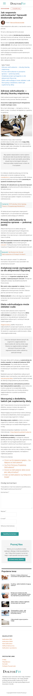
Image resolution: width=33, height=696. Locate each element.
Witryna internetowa (8, 526)
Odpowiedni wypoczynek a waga (19, 620)
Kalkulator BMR (7, 641)
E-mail (3, 518)
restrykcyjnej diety (7, 378)
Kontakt (5, 664)
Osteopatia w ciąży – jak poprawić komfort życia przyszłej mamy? (18, 612)
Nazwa (3, 511)
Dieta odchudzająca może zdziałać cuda (16, 80)
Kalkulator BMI (7, 639)
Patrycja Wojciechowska (17, 22)
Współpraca (6, 662)
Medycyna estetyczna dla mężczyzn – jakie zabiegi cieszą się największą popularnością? (21, 594)
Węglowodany (5, 324)
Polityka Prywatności (9, 666)
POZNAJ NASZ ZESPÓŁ (16, 559)
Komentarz (5, 492)
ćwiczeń (3, 245)
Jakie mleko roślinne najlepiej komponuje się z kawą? (20, 602)
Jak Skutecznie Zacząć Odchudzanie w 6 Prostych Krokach (13, 253)
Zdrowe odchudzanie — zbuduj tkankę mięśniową (15, 68)
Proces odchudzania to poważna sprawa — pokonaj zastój (13, 73)
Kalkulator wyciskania (9, 648)
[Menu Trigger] (4, 3)
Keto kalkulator (7, 643)
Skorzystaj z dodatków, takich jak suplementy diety (13, 84)
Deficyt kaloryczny (8, 646)
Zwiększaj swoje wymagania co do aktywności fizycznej (14, 77)
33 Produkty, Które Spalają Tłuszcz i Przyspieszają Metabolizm (14, 205)
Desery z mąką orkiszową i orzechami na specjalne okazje (20, 575)
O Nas (4, 659)
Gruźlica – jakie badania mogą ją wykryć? (21, 584)
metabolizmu (5, 177)
